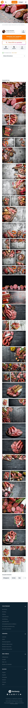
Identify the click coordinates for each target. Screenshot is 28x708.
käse (19, 685)
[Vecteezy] (2, 2)
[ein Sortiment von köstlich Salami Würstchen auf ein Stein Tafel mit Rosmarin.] (13, 142)
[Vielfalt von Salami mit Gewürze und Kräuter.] (6, 221)
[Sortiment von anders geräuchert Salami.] (10, 393)
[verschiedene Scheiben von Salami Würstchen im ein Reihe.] (13, 341)
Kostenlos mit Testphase (14, 37)
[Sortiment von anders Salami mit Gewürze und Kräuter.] (5, 383)
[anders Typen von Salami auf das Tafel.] (13, 370)
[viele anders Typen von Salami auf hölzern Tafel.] (13, 586)
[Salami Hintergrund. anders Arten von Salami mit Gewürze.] (8, 152)
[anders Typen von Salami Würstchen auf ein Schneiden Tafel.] (10, 130)
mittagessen (6, 685)
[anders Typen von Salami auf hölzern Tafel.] (9, 455)
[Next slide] (22, 685)
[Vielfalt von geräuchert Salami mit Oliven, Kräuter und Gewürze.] (13, 422)
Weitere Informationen (8, 55)
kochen (13, 685)
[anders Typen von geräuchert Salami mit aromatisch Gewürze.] (6, 445)
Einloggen (21, 2)
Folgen (23, 32)
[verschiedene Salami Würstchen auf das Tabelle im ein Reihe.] (13, 89)
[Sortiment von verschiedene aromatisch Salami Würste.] (13, 355)
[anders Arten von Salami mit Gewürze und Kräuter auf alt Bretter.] (7, 162)
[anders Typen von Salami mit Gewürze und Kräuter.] (13, 406)
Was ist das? (14, 52)
